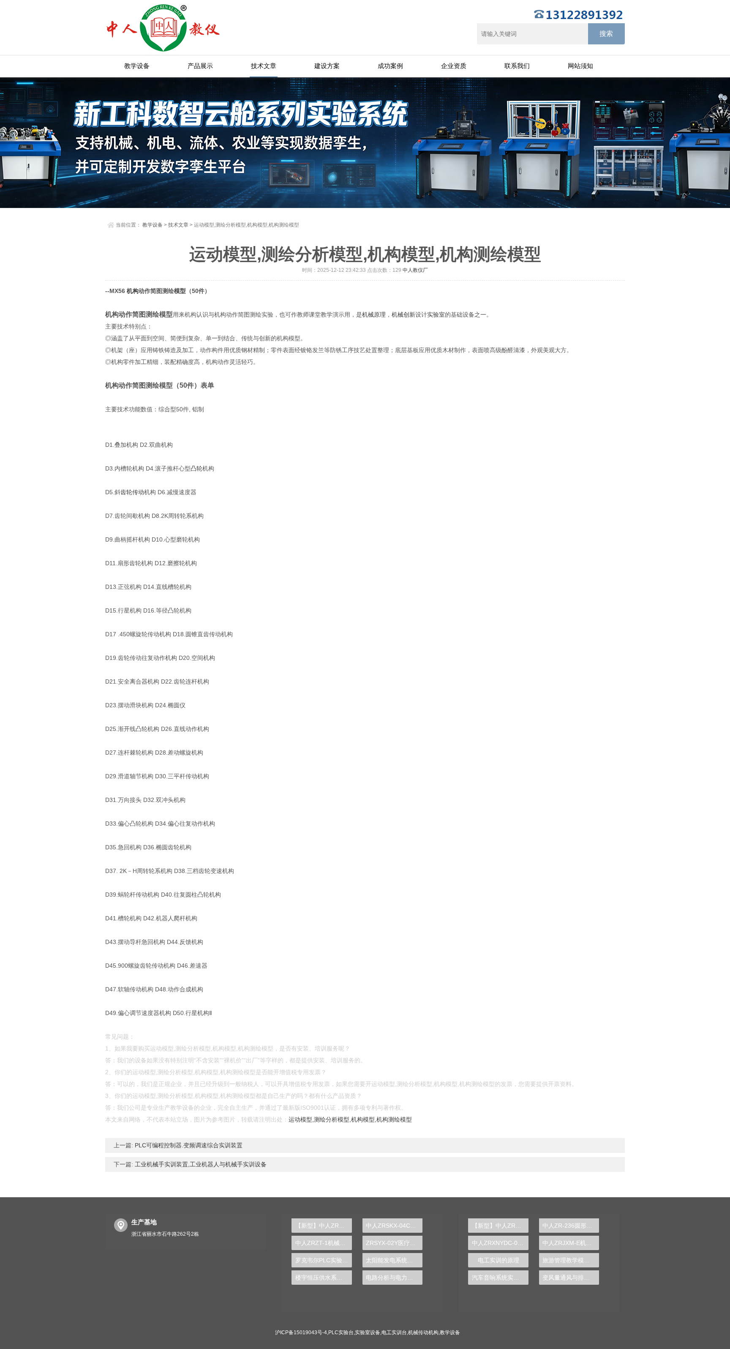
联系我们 (517, 65)
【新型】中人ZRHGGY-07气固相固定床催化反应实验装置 (500, 1225)
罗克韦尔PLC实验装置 (323, 1260)
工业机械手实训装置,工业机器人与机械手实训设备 (200, 1164)
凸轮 (196, 468)
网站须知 (580, 65)
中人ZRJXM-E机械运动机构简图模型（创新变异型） (570, 1243)
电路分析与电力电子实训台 (394, 1277)
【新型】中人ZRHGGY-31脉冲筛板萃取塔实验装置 (323, 1225)
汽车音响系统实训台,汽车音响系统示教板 (500, 1277)
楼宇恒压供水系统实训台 (323, 1277)
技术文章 (263, 65)
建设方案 (327, 65)
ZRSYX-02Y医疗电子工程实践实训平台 (394, 1243)
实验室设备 (367, 1332)
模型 (180, 290)
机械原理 (374, 314)
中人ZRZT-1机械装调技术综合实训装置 (323, 1243)
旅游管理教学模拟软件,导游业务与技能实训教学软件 (570, 1260)
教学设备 (137, 65)
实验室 (436, 314)
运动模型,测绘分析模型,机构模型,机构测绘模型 (350, 1119)
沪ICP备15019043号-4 (301, 1332)
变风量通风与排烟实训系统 (570, 1277)
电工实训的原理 (498, 1260)
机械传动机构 (423, 1332)
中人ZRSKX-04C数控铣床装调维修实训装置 (394, 1225)
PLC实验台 (341, 1332)
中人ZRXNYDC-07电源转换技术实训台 (500, 1243)
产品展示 (200, 65)
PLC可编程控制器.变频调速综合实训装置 (187, 1145)
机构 (133, 290)
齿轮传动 (132, 492)
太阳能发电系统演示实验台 (394, 1260)
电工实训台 (394, 1332)
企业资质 (453, 65)
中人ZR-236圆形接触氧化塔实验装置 (570, 1225)
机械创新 (403, 314)
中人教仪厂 (415, 270)
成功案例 (390, 65)
